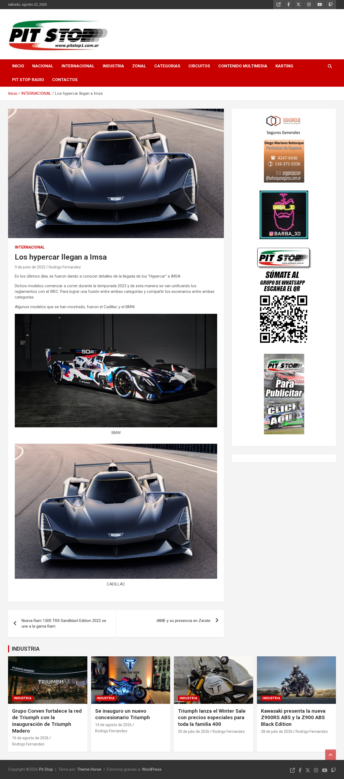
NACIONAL (42, 66)
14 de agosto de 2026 (113, 725)
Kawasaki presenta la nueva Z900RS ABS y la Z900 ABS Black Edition (293, 717)
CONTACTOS (65, 79)
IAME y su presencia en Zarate (183, 620)
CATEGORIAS (167, 66)
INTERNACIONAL (78, 66)
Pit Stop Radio (28, 79)
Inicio (18, 66)
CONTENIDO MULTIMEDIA (242, 66)
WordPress (152, 769)
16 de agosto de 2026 (30, 738)
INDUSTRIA (113, 66)
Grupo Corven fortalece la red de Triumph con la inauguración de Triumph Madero (47, 721)
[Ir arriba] (330, 754)
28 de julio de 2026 (276, 731)
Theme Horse (89, 769)
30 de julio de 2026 (193, 731)
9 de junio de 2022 (30, 267)
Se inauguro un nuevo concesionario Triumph (122, 714)
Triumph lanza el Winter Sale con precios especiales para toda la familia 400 (212, 717)
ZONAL (139, 66)
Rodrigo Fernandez (65, 267)
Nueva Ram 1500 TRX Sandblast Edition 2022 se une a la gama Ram (64, 623)
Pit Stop (46, 769)
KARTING (284, 66)
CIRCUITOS (199, 66)
